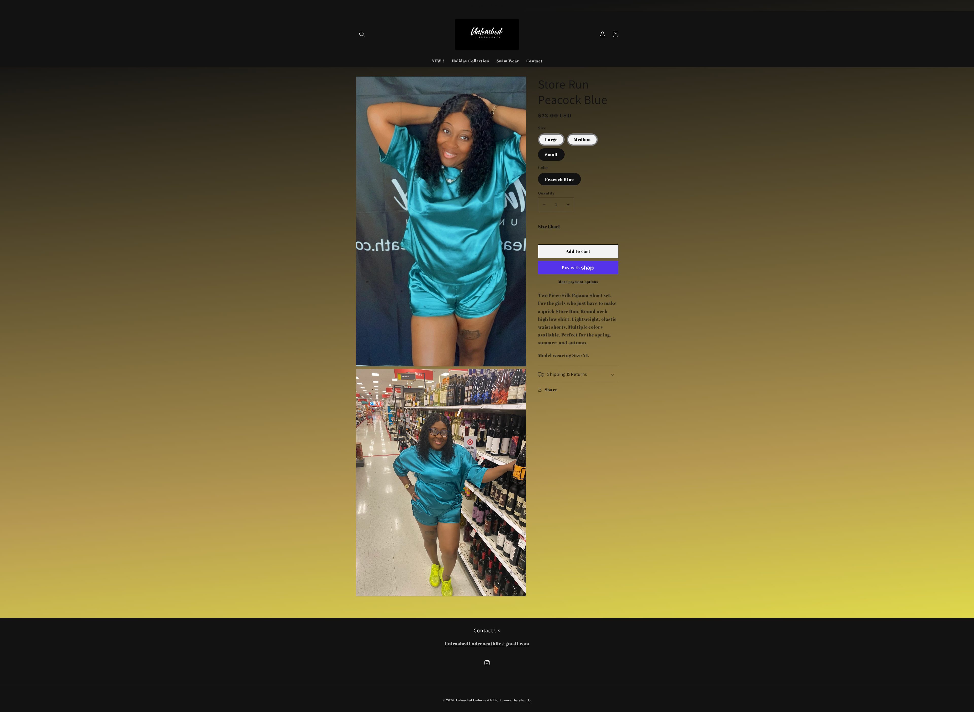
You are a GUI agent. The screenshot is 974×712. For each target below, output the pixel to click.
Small (551, 155)
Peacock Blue (559, 179)
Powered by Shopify (515, 700)
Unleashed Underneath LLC (477, 700)
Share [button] (551, 390)
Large (551, 140)
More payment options (578, 281)
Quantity (546, 193)
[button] (362, 34)
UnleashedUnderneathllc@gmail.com (487, 643)
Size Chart (549, 227)
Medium (582, 140)
